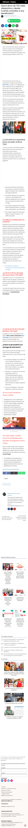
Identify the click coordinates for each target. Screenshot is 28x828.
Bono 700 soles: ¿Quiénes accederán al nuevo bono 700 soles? (21, 518)
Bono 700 (5, 85)
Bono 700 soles (6, 484)
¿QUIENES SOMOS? (5, 794)
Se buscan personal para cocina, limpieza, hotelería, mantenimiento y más (14, 640)
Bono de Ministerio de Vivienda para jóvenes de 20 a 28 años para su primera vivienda (15, 654)
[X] (9, 25)
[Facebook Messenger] (6, 25)
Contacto (3, 786)
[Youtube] (14, 509)
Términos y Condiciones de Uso (8, 788)
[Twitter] (11, 509)
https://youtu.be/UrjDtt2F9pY (11, 469)
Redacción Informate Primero (10, 15)
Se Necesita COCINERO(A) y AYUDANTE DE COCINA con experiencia (14, 644)
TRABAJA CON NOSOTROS (7, 795)
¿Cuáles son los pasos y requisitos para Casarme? (13, 650)
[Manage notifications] (25, 825)
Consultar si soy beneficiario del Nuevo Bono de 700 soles (7, 518)
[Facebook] (2, 25)
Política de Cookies (5, 790)
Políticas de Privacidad (6, 792)
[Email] (16, 25)
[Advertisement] (14, 68)
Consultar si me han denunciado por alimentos (15, 647)
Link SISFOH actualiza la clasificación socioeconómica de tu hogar (14, 267)
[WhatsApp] (13, 25)
